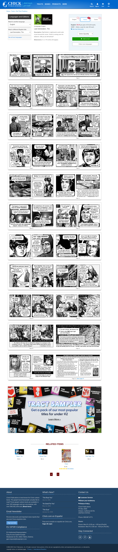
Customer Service (86, 497)
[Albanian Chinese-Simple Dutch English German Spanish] (19, 24)
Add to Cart (86, 39)
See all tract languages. (15, 37)
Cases (96, 19)
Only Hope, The (90, 456)
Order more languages (85, 44)
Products (56, 4)
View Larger (80, 378)
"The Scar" (46, 509)
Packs (85, 19)
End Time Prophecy (21, 11)
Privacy (29, 549)
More (65, 4)
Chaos (66, 464)
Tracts (40, 4)
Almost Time (43, 456)
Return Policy (85, 503)
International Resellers (40, 549)
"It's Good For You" (48, 503)
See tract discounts (78, 29)
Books (47, 4)
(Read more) (27, 506)
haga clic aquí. (47, 524)
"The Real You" (47, 497)
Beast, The (19, 456)
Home (8, 11)
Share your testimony (87, 500)
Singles (74, 19)
